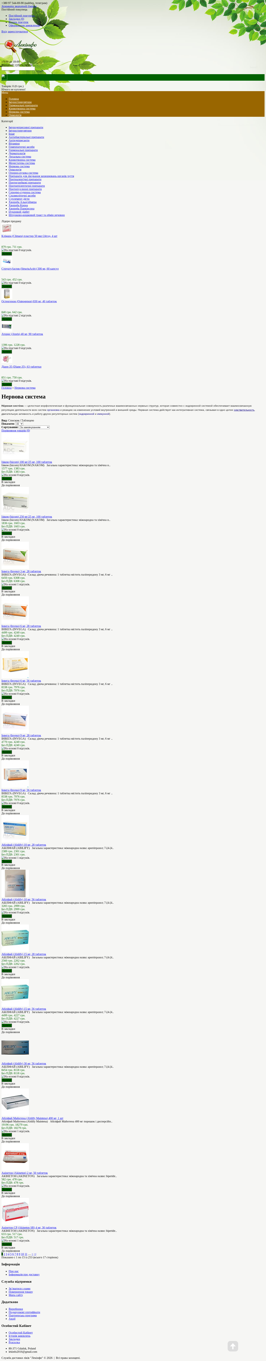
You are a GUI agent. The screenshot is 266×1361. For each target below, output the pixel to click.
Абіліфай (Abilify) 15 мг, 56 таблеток (23, 1008)
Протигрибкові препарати (25, 182)
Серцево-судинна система (25, 192)
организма (53, 409)
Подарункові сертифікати (24, 1312)
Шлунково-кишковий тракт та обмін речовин (37, 215)
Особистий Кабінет (21, 1332)
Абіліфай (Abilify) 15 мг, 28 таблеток (23, 954)
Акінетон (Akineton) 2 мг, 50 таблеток (24, 1172)
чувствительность (244, 409)
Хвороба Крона (18, 205)
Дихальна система (20, 156)
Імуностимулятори (20, 102)
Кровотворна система (22, 108)
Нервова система (19, 111)
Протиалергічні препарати (25, 179)
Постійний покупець (22, 15)
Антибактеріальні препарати (26, 137)
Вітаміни (14, 143)
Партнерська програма (23, 1315)
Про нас (14, 1271)
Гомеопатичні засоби (22, 146)
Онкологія (15, 115)
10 (22, 1254)
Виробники (16, 1308)
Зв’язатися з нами (19, 1288)
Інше (12, 133)
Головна (6, 387)
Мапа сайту (16, 1295)
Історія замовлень (19, 1335)
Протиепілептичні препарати (27, 185)
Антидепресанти (19, 140)
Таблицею (27, 420)
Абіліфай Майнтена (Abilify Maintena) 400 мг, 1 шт (32, 1118)
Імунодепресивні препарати (26, 127)
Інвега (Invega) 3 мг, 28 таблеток (21, 571)
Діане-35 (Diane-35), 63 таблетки (21, 366)
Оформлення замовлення (24, 25)
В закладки (8, 482)
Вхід (4, 31)
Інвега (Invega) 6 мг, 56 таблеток (21, 680)
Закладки (14, 1339)
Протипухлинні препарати (25, 189)
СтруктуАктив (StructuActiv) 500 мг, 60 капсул (30, 268)
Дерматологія (17, 153)
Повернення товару (21, 1291)
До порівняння (10, 485)
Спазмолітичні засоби (22, 195)
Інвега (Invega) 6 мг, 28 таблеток (21, 626)
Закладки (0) (16, 18)
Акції (12, 1318)
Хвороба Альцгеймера (23, 202)
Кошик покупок (18, 22)
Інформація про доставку (24, 1274)
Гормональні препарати (23, 105)
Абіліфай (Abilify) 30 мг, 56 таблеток (23, 1063)
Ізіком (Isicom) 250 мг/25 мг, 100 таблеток (26, 516)
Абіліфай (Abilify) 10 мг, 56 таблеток (23, 899)
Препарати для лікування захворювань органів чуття (41, 176)
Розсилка (14, 1342)
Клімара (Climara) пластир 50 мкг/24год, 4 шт (29, 236)
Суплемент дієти (19, 198)
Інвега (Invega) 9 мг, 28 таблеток (21, 735)
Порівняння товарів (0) (15, 430)
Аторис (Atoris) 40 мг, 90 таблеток (22, 334)
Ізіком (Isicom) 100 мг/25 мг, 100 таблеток (26, 461)
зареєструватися (18, 31)
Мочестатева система (22, 163)
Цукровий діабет (19, 211)
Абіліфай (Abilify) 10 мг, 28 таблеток (23, 844)
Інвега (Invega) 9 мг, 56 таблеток (21, 790)
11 (26, 1254)
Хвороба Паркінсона (21, 208)
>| (35, 1254)
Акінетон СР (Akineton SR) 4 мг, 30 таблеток (28, 1227)
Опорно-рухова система (23, 172)
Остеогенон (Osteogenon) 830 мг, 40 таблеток (29, 301)
